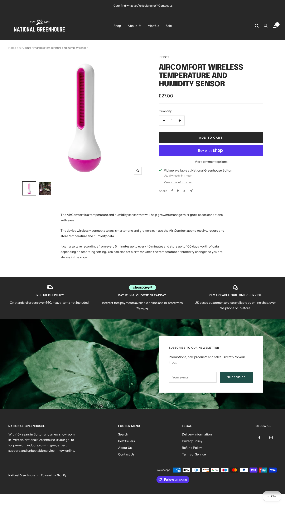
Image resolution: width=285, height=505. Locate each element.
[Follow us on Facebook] (259, 437)
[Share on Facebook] (172, 190)
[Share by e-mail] (191, 190)
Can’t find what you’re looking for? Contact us (143, 5)
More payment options (210, 162)
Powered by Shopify (53, 475)
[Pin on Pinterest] (178, 190)
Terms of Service (194, 454)
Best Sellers (126, 441)
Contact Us (126, 454)
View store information (178, 182)
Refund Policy (192, 448)
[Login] (265, 25)
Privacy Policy (192, 441)
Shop (117, 26)
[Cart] (274, 26)
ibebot (164, 57)
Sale (169, 26)
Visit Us (153, 26)
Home (12, 47)
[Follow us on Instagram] (271, 437)
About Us (134, 26)
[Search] (257, 26)
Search (123, 434)
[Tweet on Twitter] (184, 190)
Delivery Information (197, 434)
